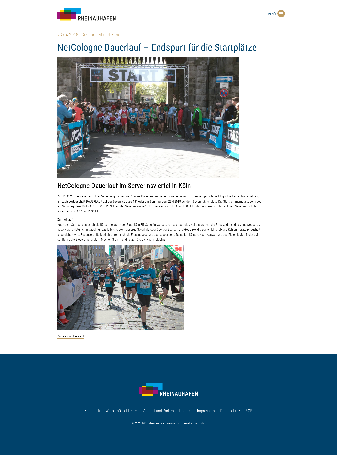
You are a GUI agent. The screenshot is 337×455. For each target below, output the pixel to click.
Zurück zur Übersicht (70, 336)
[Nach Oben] (281, 438)
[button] (280, 13)
